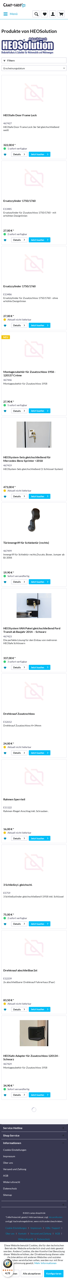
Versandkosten (55, 1217)
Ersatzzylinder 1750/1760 (19, 200)
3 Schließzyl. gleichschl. (17, 884)
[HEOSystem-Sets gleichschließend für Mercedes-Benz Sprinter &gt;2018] (34, 434)
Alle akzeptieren (32, 1273)
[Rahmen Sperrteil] (34, 776)
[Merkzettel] (44, 13)
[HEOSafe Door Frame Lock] (34, 92)
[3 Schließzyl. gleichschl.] (34, 862)
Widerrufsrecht (11, 1182)
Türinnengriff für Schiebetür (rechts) (26, 542)
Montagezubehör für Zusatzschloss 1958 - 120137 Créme (29, 373)
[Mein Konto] (52, 13)
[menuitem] (10, 13)
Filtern (11, 60)
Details (17, 154)
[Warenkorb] (61, 13)
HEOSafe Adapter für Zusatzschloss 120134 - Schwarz (31, 1057)
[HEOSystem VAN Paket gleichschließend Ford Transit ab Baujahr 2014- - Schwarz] (34, 605)
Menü (14, 14)
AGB (5, 1175)
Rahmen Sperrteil (14, 799)
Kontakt (22, 1233)
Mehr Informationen (45, 1263)
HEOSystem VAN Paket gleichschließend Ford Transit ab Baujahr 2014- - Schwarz (31, 630)
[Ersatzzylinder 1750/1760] (34, 178)
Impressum (9, 1156)
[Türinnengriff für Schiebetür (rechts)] (34, 520)
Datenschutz (10, 1188)
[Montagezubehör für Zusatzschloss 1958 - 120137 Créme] (34, 349)
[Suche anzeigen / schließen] (35, 13)
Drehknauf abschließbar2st (20, 970)
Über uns (8, 1162)
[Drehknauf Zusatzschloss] (34, 691)
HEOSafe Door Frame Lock (20, 115)
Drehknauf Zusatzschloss (19, 713)
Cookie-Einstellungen (14, 1149)
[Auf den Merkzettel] (5, 154)
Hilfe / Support (53, 1228)
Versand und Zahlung (14, 1169)
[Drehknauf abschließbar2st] (34, 947)
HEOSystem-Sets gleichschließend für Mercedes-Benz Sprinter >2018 (27, 459)
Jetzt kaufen (37, 154)
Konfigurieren (53, 1273)
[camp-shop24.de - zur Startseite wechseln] (14, 5)
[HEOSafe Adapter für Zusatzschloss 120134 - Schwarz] (34, 1033)
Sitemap (7, 1194)
